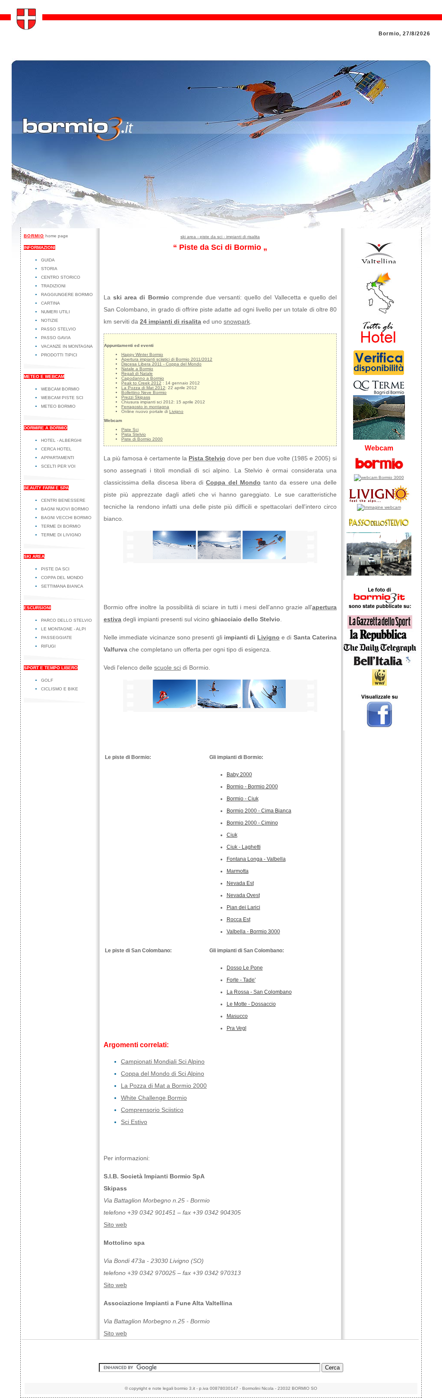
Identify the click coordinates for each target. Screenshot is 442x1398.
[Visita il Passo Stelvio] (379, 574)
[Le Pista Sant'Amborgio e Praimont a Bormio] (174, 557)
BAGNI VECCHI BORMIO (66, 517)
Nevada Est (240, 883)
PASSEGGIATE (56, 637)
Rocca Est (238, 919)
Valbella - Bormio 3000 (253, 932)
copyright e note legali (151, 1388)
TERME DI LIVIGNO (61, 534)
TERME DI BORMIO (61, 526)
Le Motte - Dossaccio (251, 1004)
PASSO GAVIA (56, 337)
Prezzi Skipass (135, 397)
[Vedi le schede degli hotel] (379, 344)
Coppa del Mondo (233, 482)
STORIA (49, 268)
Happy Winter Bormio (142, 354)
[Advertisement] (221, 208)
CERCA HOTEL (56, 449)
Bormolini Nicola (258, 1388)
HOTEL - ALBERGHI (61, 440)
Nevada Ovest (243, 895)
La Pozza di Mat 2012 (143, 387)
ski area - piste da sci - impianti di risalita (220, 236)
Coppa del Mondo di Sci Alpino (162, 1073)
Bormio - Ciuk (243, 799)
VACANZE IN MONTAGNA (67, 346)
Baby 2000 (239, 774)
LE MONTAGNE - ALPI (63, 629)
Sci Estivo (134, 1121)
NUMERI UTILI (55, 311)
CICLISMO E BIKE (59, 688)
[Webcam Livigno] (379, 507)
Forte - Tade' (241, 980)
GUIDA (48, 260)
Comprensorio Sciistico (152, 1109)
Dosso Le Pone (245, 968)
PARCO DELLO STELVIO (66, 620)
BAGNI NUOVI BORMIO (65, 509)
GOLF (47, 680)
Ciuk (232, 835)
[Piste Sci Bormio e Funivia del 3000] (264, 557)
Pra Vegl (236, 1028)
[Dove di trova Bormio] (379, 314)
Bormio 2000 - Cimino (252, 823)
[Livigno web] (379, 502)
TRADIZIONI (53, 285)
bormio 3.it (184, 1388)
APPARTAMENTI (57, 457)
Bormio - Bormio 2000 (252, 787)
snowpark (237, 321)
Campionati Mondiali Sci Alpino (163, 1061)
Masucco (237, 1016)
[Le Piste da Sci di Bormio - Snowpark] (264, 705)
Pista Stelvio (133, 434)
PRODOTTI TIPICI (59, 355)
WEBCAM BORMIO (60, 389)
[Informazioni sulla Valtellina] (379, 266)
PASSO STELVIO (58, 329)
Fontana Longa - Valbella (256, 859)
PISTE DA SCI (55, 569)
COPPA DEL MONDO (62, 577)
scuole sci (167, 667)
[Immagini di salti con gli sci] (219, 705)
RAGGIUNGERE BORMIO (67, 294)
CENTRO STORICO (60, 277)
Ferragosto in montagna (145, 406)
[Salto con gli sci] (174, 705)
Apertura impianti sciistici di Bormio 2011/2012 (166, 359)
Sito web (115, 1224)
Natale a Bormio (137, 368)
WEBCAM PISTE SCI (62, 397)
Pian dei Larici (243, 907)
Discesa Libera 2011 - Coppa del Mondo (161, 364)
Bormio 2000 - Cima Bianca (259, 811)
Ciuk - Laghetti (244, 847)
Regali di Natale (137, 373)
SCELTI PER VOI (58, 466)
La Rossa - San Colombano (259, 992)
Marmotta (238, 871)
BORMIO (34, 235)
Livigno (176, 411)
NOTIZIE (49, 320)
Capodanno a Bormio (142, 378)
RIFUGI (48, 646)
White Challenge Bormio (154, 1097)
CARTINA (50, 303)
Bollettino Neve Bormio (144, 392)
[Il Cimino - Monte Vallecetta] (219, 557)
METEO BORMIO (58, 406)
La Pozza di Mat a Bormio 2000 (164, 1085)
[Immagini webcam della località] (379, 477)
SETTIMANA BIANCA (62, 586)
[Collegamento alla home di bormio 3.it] (26, 28)
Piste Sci (130, 429)
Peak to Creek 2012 (141, 383)
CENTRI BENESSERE (63, 500)
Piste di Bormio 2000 (142, 439)
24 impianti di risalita (170, 321)
